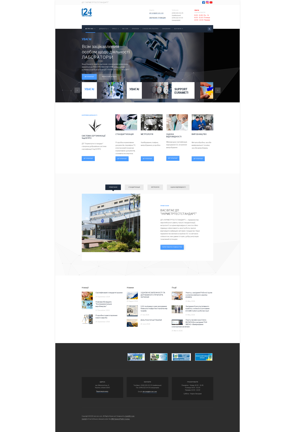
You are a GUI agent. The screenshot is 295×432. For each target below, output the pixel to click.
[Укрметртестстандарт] (87, 12)
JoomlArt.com (129, 416)
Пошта (151, 10)
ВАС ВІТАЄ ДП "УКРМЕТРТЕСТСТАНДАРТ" (178, 212)
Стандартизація (134, 187)
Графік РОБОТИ (199, 11)
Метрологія (155, 187)
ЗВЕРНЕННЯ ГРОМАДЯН (157, 18)
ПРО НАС (90, 28)
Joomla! (84, 419)
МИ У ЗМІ (125, 28)
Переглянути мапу (102, 391)
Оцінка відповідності (178, 187)
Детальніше (89, 76)
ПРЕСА (114, 28)
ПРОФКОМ (135, 28)
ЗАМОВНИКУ (166, 28)
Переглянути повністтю (172, 247)
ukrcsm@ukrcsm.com (156, 13)
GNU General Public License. (120, 419)
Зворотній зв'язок (109, 76)
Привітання (113, 187)
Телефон (175, 10)
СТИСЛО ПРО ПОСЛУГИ (150, 28)
